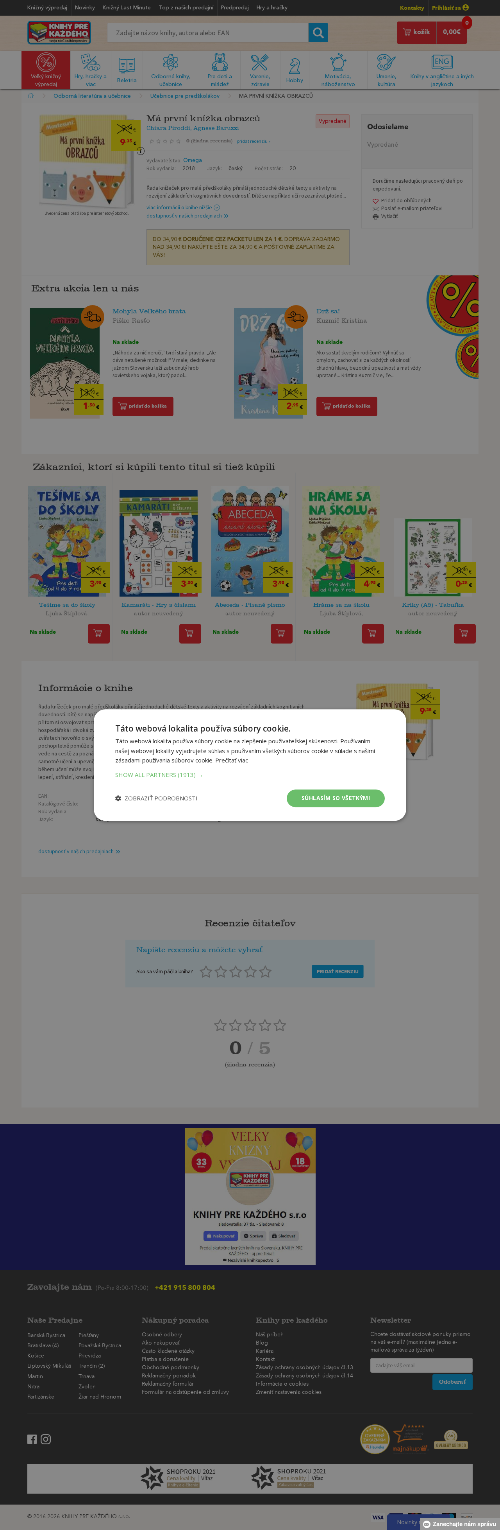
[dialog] (250, 765)
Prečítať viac (231, 760)
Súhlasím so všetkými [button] (336, 798)
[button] (250, 774)
